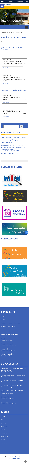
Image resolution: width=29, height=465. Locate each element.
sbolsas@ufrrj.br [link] (9, 377)
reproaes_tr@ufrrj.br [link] (10, 387)
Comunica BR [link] (11, 1)
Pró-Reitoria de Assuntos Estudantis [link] (10, 323)
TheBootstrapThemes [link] (14, 458)
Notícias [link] (3, 439)
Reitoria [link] (3, 319)
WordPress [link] (15, 456)
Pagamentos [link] (4, 436)
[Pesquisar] (21, 126)
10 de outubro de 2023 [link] (7, 41)
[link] (2, 6)
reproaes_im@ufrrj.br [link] (10, 382)
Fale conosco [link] (4, 443)
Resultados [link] (6, 67)
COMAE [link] (3, 416)
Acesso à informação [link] (19, 1)
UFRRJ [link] (2, 316)
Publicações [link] (4, 433)
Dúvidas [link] (3, 429)
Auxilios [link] (3, 419)
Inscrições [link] (3, 423)
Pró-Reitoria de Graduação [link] (8, 326)
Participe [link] (27, 1)
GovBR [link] (3, 1)
